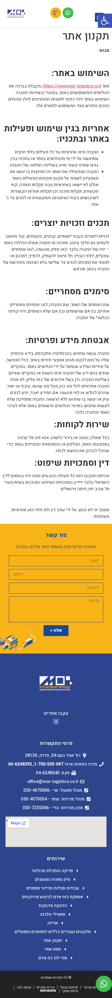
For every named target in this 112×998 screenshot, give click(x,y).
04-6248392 (20, 764)
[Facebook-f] (56, 722)
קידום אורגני (92, 987)
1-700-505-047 (48, 764)
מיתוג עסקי (70, 990)
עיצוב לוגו (24, 987)
